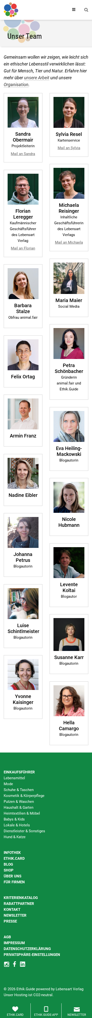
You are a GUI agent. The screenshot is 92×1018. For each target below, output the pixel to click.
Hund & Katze (15, 837)
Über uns (12, 876)
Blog (8, 864)
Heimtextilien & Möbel (22, 813)
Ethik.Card (14, 858)
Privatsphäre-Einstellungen (32, 954)
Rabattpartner (19, 903)
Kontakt (12, 909)
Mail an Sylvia (69, 148)
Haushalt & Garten (18, 807)
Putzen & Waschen (19, 801)
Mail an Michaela (69, 242)
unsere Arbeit (36, 77)
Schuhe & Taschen (19, 790)
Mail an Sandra (23, 154)
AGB (7, 937)
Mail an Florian (23, 248)
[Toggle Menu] (73, 10)
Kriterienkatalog (21, 898)
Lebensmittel (14, 778)
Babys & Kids (14, 819)
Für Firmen (14, 882)
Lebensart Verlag (69, 989)
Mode (8, 784)
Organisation (16, 84)
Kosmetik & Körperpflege (24, 795)
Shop (8, 870)
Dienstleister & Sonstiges (24, 831)
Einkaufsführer (19, 772)
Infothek (12, 852)
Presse (10, 921)
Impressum (14, 943)
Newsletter (15, 915)
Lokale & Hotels (17, 825)
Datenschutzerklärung (27, 949)
